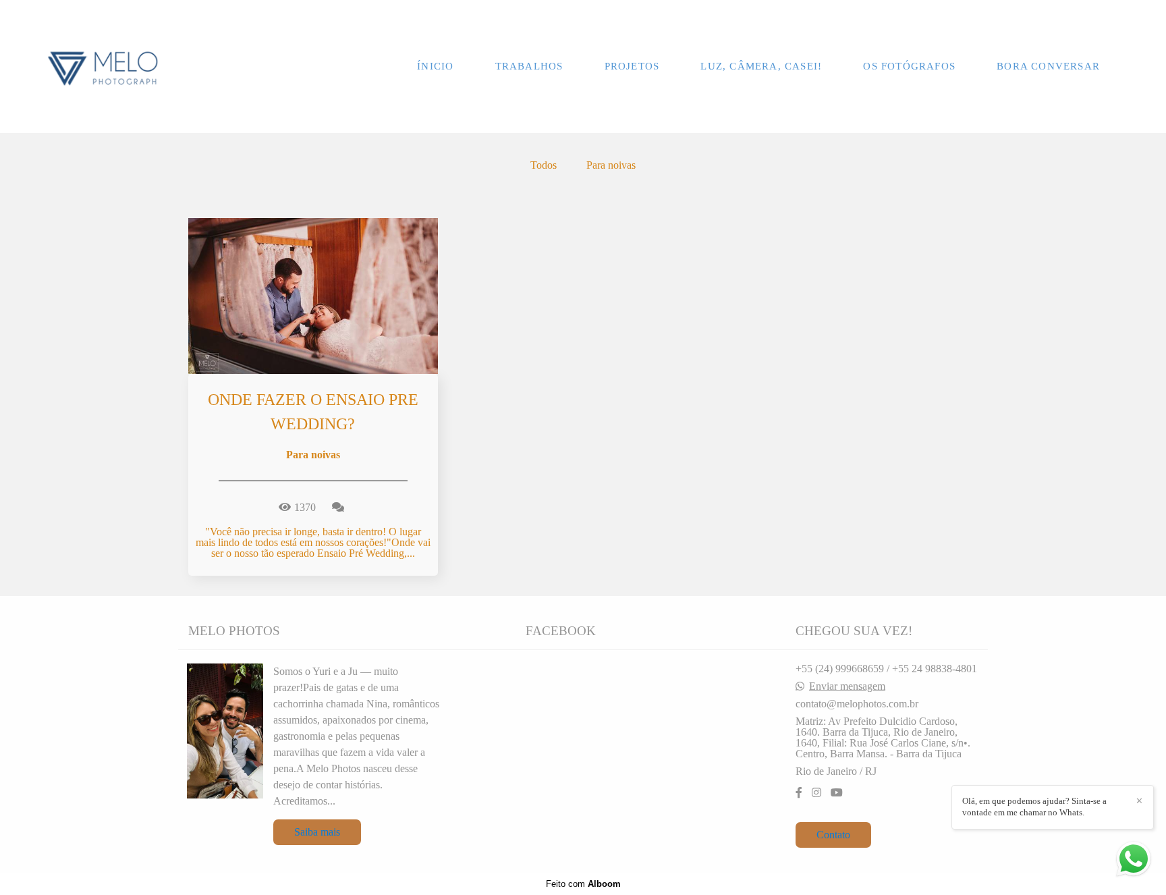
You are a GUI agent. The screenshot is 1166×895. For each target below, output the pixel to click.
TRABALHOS (529, 66)
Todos (543, 165)
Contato (833, 834)
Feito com (583, 884)
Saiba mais (317, 832)
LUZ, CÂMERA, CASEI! (761, 66)
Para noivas (611, 165)
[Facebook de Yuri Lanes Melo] (799, 792)
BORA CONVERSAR (1048, 66)
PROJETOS (632, 66)
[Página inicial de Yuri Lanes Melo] (103, 66)
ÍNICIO (435, 66)
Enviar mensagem (847, 686)
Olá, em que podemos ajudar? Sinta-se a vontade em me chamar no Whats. (1034, 806)
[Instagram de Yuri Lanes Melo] (816, 792)
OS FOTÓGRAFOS (909, 66)
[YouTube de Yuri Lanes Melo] (837, 792)
